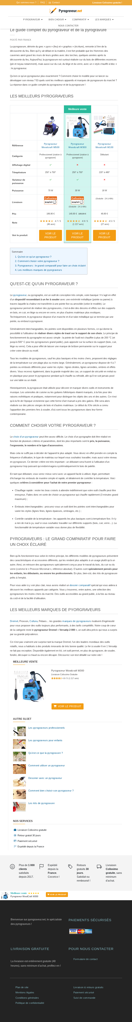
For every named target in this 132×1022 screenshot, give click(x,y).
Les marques (103, 19)
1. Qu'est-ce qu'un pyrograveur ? (33, 256)
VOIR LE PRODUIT (57, 895)
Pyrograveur (31, 19)
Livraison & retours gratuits (88, 987)
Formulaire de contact (85, 959)
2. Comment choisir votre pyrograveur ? (37, 261)
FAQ (42, 2)
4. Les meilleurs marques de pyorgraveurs (38, 270)
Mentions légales (24, 992)
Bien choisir (56, 19)
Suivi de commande (84, 997)
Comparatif (79, 19)
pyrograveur (20, 295)
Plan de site (21, 987)
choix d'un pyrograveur (26, 436)
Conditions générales (27, 997)
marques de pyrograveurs (76, 621)
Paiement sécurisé (83, 992)
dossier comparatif (80, 585)
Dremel (14, 621)
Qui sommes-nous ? (26, 2)
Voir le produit (50, 235)
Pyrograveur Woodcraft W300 (67, 670)
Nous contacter (68, 25)
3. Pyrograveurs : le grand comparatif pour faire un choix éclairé (50, 265)
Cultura (33, 621)
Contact (55, 2)
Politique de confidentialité (29, 1003)
